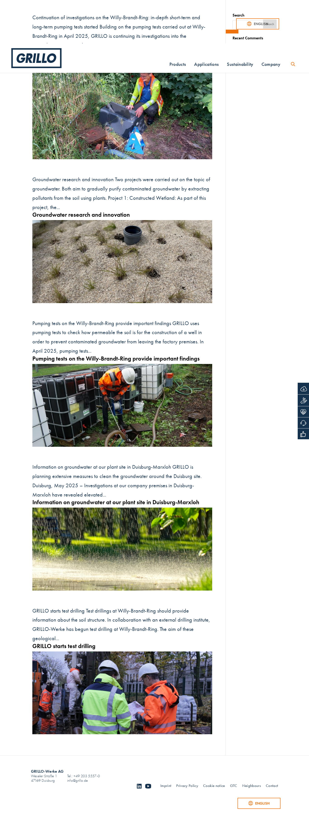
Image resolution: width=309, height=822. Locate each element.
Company (270, 65)
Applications (206, 65)
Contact (272, 786)
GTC (233, 786)
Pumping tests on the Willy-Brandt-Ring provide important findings (116, 358)
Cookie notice (214, 786)
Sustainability (240, 65)
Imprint (165, 786)
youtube (148, 786)
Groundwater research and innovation (81, 214)
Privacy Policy (187, 786)
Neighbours (251, 786)
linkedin (139, 786)
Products (177, 65)
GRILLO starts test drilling (63, 646)
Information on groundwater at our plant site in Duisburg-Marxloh (115, 502)
